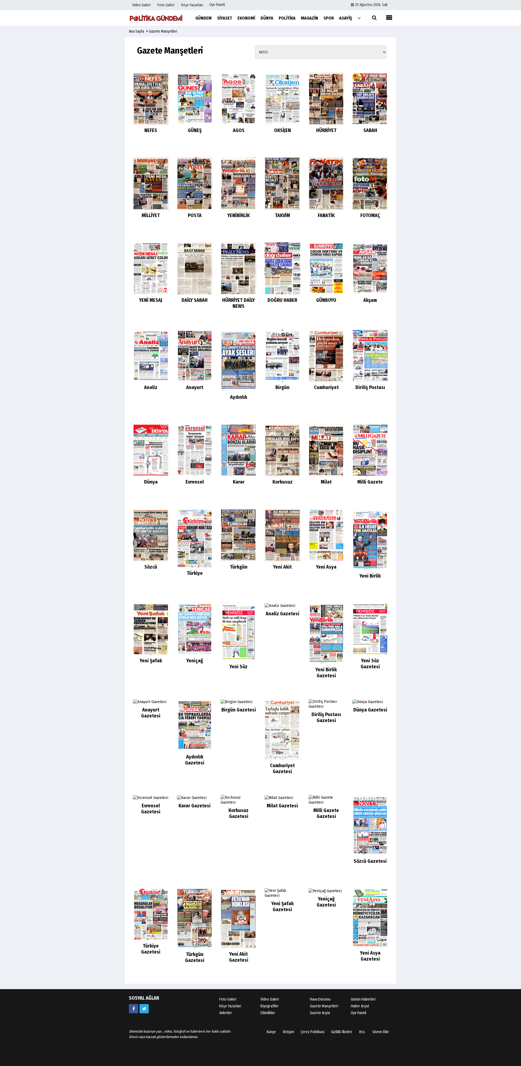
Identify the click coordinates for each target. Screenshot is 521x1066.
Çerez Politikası (313, 1032)
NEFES (150, 130)
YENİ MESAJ (150, 300)
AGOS (238, 130)
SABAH (370, 130)
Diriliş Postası (370, 387)
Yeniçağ (194, 661)
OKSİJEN (282, 130)
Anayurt (194, 387)
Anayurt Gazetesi (150, 713)
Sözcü (150, 567)
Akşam (370, 300)
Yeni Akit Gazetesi (238, 957)
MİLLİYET (151, 215)
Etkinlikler (267, 1013)
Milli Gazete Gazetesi (326, 813)
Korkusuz (282, 482)
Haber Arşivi (360, 1006)
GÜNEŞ (195, 130)
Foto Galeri (227, 999)
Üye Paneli (217, 4)
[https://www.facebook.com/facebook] (133, 1008)
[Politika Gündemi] (156, 17)
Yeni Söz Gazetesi (370, 664)
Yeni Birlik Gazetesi (326, 673)
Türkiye (195, 573)
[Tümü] (359, 18)
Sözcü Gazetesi (370, 861)
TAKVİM (282, 215)
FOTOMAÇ (370, 215)
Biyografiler (269, 1006)
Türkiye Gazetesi (150, 949)
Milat (326, 482)
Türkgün (238, 567)
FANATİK (326, 215)
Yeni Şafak (151, 661)
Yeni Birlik (370, 576)
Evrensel (195, 482)
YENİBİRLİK (238, 215)
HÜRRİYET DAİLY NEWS (238, 303)
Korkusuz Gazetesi (238, 813)
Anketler (225, 1013)
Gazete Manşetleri (163, 31)
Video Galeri (269, 999)
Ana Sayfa (136, 31)
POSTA (195, 215)
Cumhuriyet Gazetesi (282, 769)
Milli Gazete (370, 482)
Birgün (282, 387)
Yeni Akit (282, 567)
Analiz (150, 387)
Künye (271, 1032)
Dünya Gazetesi (370, 710)
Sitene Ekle (380, 1032)
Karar (238, 482)
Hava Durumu (320, 999)
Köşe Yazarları (230, 1006)
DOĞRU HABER (282, 300)
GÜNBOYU (326, 300)
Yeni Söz (238, 667)
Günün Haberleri (363, 999)
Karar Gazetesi (195, 806)
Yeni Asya (326, 567)
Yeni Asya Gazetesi (370, 956)
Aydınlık (238, 397)
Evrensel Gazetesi (150, 809)
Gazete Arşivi (320, 1013)
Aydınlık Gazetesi (194, 760)
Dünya (151, 482)
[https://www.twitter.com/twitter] (144, 1008)
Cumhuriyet (326, 387)
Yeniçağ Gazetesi (326, 902)
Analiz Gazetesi (282, 614)
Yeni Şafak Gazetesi (282, 907)
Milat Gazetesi (282, 806)
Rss (362, 1032)
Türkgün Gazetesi (194, 957)
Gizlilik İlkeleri (341, 1032)
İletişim (288, 1032)
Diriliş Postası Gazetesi (326, 717)
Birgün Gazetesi (238, 710)
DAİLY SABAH (195, 300)
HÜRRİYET (326, 130)
